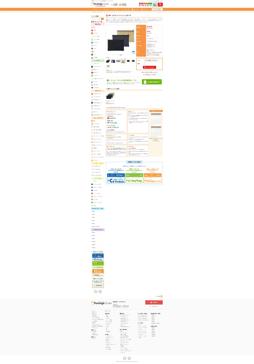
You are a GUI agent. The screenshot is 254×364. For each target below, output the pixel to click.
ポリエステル (95, 42)
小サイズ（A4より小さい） (97, 166)
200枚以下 (94, 244)
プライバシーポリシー (96, 324)
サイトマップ (94, 327)
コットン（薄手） (96, 36)
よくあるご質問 (126, 9)
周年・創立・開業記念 (97, 129)
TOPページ (94, 311)
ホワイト (95, 181)
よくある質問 (94, 321)
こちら (119, 131)
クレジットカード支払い (111, 125)
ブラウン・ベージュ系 (97, 202)
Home (95, 11)
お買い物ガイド (116, 9)
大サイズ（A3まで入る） (96, 172)
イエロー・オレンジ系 (97, 196)
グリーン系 (95, 199)
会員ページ (146, 9)
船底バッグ (95, 69)
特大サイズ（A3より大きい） (97, 175)
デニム (94, 54)
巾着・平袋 (95, 84)
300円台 (93, 220)
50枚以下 (93, 238)
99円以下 (93, 211)
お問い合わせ (136, 9)
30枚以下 (93, 235)
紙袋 (94, 27)
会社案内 (157, 1)
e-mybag (93, 333)
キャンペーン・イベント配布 (126, 339)
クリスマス (95, 160)
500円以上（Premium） (96, 226)
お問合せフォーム (141, 141)
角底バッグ (95, 72)
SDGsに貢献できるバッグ (98, 114)
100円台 (93, 214)
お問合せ (155, 302)
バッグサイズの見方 (95, 317)
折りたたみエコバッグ (97, 93)
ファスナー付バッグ (97, 108)
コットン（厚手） (96, 39)
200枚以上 (94, 247)
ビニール (95, 45)
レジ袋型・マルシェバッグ (98, 78)
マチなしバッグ (96, 63)
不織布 (94, 30)
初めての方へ (106, 9)
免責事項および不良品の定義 (97, 326)
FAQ (161, 1)
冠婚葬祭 (95, 148)
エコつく (93, 338)
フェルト (95, 48)
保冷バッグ (95, 111)
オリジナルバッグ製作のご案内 (97, 319)
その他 (94, 205)
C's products (94, 331)
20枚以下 (93, 232)
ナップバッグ (95, 75)
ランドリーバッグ (96, 151)
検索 (102, 18)
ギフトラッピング (96, 123)
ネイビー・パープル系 (97, 187)
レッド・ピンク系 (96, 193)
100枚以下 (94, 241)
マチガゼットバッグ (97, 66)
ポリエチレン (95, 33)
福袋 (94, 120)
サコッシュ (95, 81)
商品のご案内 (100, 11)
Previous (107, 40)
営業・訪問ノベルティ (125, 337)
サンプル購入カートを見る (149, 74)
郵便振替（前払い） (110, 120)
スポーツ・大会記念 (97, 154)
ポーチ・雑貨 (95, 87)
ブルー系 (95, 190)
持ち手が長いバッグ (97, 99)
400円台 (93, 223)
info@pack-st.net (155, 306)
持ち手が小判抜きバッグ (97, 102)
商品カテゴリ (94, 312)
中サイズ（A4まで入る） (96, 169)
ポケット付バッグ (96, 96)
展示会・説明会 (96, 126)
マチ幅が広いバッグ (97, 105)
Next (134, 40)
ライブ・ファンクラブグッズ (98, 157)
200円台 (93, 217)
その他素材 (95, 57)
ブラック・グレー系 (97, 184)
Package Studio (95, 334)
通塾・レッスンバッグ (97, 145)
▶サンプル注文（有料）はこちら (149, 72)
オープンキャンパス (97, 142)
